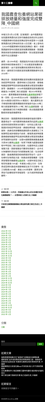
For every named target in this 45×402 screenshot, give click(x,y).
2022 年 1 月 (6, 314)
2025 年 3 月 (6, 271)
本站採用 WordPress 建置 (9, 399)
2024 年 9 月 (6, 285)
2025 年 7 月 (6, 262)
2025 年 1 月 (6, 276)
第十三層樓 (6, 3)
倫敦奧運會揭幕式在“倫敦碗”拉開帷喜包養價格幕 (20, 357)
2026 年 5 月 (6, 240)
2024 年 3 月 (6, 298)
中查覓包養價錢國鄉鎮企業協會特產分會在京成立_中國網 (21, 204)
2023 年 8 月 (6, 312)
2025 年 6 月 (6, 265)
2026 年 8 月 (6, 233)
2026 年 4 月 (6, 242)
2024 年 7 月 (6, 289)
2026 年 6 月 (6, 238)
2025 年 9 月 (6, 258)
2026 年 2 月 (6, 247)
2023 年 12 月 (6, 305)
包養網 (40, 121)
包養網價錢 (32, 94)
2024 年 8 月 (6, 287)
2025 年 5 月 (6, 267)
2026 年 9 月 (6, 231)
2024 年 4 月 (6, 296)
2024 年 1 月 (6, 303)
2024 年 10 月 (6, 283)
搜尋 (3, 341)
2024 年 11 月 (6, 280)
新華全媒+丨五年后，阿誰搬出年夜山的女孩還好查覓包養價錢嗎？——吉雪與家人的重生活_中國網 (21, 192)
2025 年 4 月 (6, 269)
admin (16, 28)
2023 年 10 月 (6, 307)
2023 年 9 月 (6, 310)
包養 (31, 106)
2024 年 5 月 (6, 294)
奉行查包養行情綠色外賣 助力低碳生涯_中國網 (19, 375)
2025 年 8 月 (6, 260)
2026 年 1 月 (6, 249)
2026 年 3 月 (6, 244)
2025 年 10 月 (6, 256)
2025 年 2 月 (6, 274)
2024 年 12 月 (6, 278)
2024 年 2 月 (6, 301)
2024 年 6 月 (6, 292)
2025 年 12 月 (6, 251)
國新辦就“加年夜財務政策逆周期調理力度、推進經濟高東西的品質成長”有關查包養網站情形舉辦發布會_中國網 (22, 361)
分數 (3, 327)
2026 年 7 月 (6, 235)
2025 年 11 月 (6, 253)
